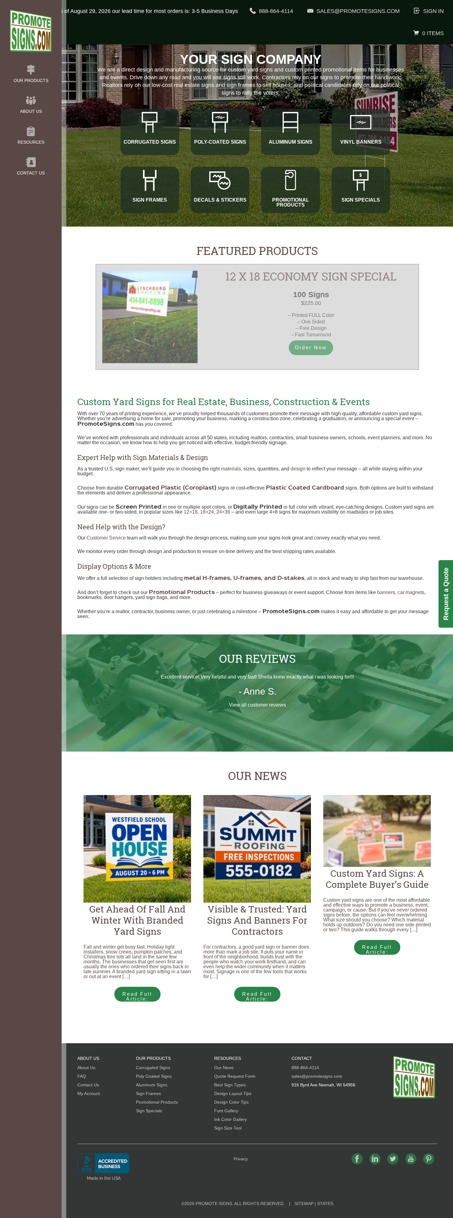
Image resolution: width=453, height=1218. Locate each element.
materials (231, 468)
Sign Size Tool (228, 1128)
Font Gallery (226, 1110)
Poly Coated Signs (154, 1076)
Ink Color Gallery (230, 1119)
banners (386, 592)
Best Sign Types (230, 1084)
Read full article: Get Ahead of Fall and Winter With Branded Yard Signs (137, 996)
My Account (88, 1093)
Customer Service (106, 537)
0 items (433, 33)
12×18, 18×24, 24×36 (207, 512)
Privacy (241, 1158)
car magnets (411, 592)
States (325, 1203)
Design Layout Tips (232, 1093)
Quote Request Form (234, 1076)
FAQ (81, 1076)
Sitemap (304, 1203)
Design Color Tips (231, 1102)
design (298, 468)
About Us (31, 111)
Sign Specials (149, 1110)
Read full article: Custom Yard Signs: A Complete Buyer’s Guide (377, 950)
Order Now (311, 347)
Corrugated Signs (153, 1067)
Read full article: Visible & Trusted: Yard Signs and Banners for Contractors (258, 996)
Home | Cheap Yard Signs (30, 30)
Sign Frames (148, 1093)
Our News (257, 775)
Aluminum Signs (151, 1084)
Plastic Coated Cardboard (305, 487)
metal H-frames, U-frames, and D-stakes (244, 577)
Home (414, 1077)
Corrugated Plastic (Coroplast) (170, 487)
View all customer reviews (257, 704)
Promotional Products (157, 1102)
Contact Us (31, 172)
